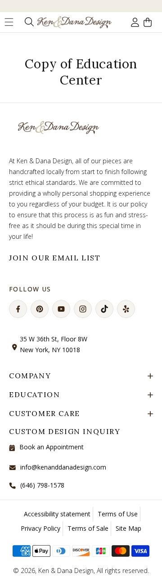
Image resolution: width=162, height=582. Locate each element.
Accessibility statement (57, 514)
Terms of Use (118, 514)
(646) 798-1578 (42, 485)
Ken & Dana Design (66, 570)
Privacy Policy (40, 528)
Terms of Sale (88, 528)
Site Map (128, 528)
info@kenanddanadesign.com (63, 467)
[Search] (28, 22)
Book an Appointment (51, 447)
